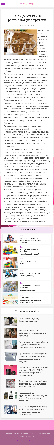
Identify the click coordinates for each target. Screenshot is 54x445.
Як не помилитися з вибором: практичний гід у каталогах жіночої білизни (33, 384)
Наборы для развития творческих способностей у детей (29, 251)
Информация (22, 441)
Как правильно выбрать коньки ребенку (30, 274)
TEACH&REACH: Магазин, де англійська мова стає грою (30, 299)
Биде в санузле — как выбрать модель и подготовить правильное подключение (33, 345)
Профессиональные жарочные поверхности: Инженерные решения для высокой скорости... (34, 357)
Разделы (33, 441)
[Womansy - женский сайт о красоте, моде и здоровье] (27, 3)
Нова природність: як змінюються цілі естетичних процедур (33, 333)
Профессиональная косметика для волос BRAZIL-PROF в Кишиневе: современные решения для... (33, 371)
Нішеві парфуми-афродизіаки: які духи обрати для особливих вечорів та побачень (33, 397)
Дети (27, 12)
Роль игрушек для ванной (28, 262)
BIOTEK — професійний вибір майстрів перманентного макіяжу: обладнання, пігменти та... (33, 410)
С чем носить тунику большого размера (29, 320)
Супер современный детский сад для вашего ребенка (30, 240)
